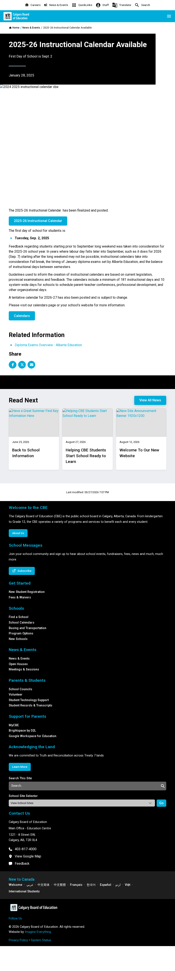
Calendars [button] (22, 316)
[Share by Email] (31, 365)
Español (105, 885)
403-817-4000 (25, 849)
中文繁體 (60, 885)
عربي (29, 885)
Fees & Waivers (20, 597)
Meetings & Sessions (24, 669)
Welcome (15, 885)
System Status (41, 940)
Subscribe (24, 570)
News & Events (19, 658)
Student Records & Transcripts (30, 705)
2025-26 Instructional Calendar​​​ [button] (38, 221)
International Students (24, 891)
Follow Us (15, 918)
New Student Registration (27, 592)
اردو (118, 885)
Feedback (22, 864)
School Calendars (21, 622)
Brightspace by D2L (22, 730)
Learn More (19, 766)
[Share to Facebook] (12, 365)
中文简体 (44, 885)
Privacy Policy (18, 940)
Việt (127, 885)
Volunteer (15, 694)
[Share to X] (22, 365)
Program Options (21, 633)
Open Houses (18, 664)
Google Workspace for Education (32, 736)
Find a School (18, 617)
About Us (18, 533)
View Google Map (28, 856)
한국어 (91, 885)
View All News (150, 400)
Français (76, 885)
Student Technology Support (29, 700)
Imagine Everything (38, 932)
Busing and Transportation (27, 628)
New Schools (18, 639)
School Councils (20, 689)
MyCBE (14, 725)
